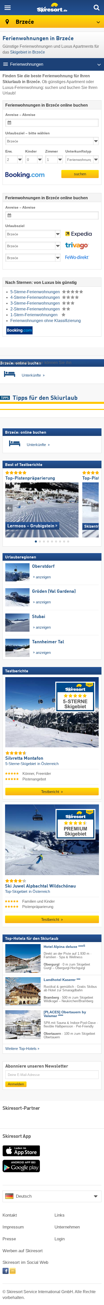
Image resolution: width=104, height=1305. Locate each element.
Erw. (8, 151)
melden (79, 362)
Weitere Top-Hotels (21, 1048)
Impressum (13, 1227)
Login (60, 1239)
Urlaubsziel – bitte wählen (27, 133)
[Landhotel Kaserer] (15, 991)
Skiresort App (17, 1136)
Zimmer (51, 151)
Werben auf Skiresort (23, 1250)
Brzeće (24, 22)
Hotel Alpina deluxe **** (64, 947)
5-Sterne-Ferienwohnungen (35, 292)
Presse (9, 1239)
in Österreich (48, 764)
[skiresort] (52, 7)
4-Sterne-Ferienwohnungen (35, 297)
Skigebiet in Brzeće (27, 52)
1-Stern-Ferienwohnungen (34, 315)
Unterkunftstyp (78, 151)
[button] (24, 175)
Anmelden (16, 1084)
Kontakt (10, 1215)
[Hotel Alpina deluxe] (15, 958)
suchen (80, 174)
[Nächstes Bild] (95, 508)
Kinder (31, 151)
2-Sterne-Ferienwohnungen (35, 309)
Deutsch (24, 1196)
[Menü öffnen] (7, 7)
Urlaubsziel (14, 226)
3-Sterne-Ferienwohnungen (35, 303)
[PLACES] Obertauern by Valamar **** (65, 1014)
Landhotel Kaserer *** (62, 980)
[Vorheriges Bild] (9, 508)
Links (60, 1215)
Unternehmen (67, 1227)
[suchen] (96, 7)
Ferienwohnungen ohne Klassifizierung (45, 320)
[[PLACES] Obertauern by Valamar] (15, 1024)
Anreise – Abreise (20, 115)
